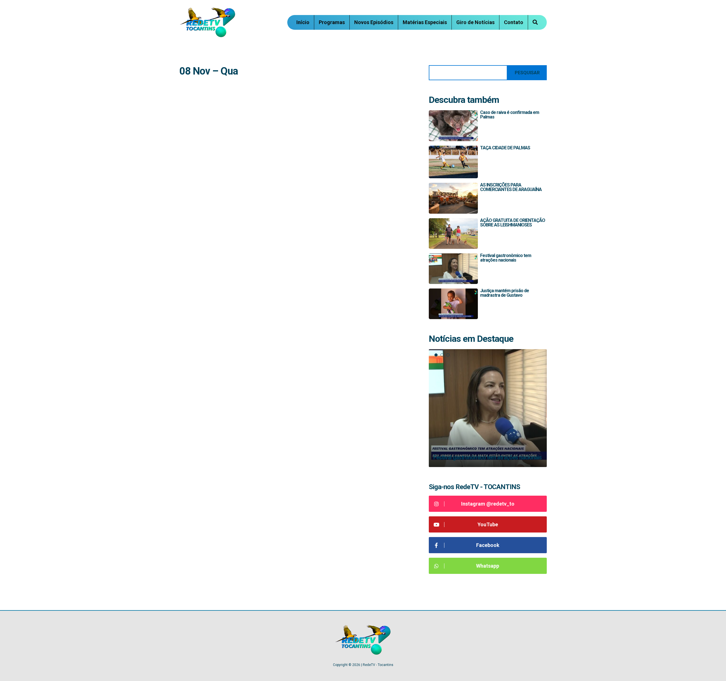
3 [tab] (447, 355)
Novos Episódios (373, 22)
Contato (513, 22)
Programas (332, 22)
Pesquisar (527, 72)
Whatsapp (487, 566)
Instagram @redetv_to (487, 504)
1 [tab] (436, 355)
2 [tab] (442, 355)
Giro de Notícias (475, 22)
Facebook (487, 545)
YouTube (488, 524)
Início (302, 22)
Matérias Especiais (425, 22)
